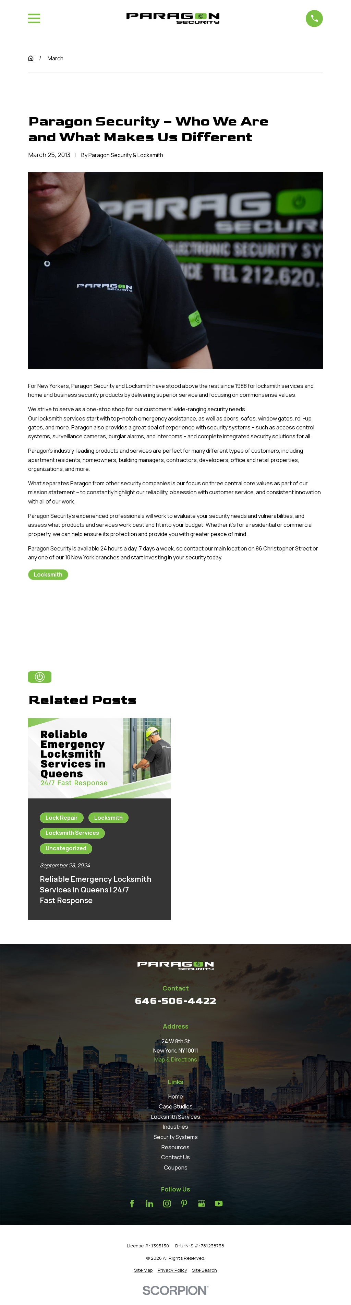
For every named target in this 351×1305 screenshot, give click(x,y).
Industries (175, 1126)
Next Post (115, 609)
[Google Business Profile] (201, 1203)
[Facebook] (132, 1203)
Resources (175, 1147)
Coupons (175, 1167)
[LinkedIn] (149, 1203)
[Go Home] (31, 58)
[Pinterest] (184, 1203)
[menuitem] (143, 1270)
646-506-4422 (175, 1001)
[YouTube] (218, 1203)
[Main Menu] (34, 18)
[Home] (172, 18)
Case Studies (176, 1106)
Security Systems (176, 1137)
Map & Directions (175, 1059)
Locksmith (48, 574)
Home (175, 1096)
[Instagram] (167, 1203)
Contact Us (175, 1157)
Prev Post (65, 609)
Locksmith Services (175, 1116)
